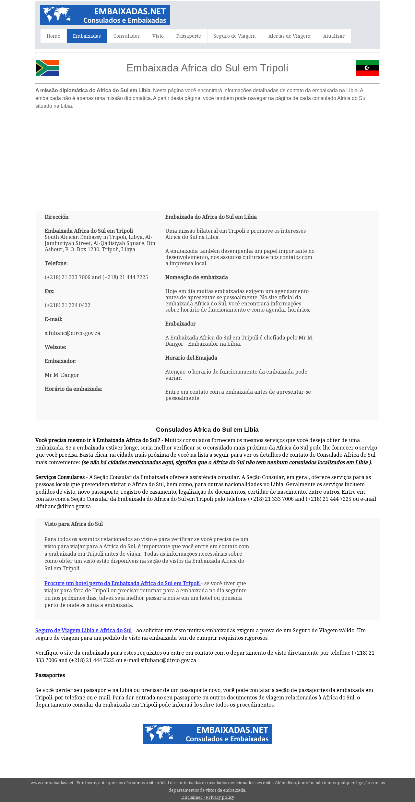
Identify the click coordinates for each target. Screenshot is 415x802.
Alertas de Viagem (289, 36)
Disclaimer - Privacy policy (207, 797)
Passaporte (188, 36)
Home (53, 36)
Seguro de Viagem (235, 36)
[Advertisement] (207, 157)
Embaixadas (87, 36)
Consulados (126, 36)
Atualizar (334, 36)
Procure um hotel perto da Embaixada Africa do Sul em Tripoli (122, 583)
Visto (158, 36)
